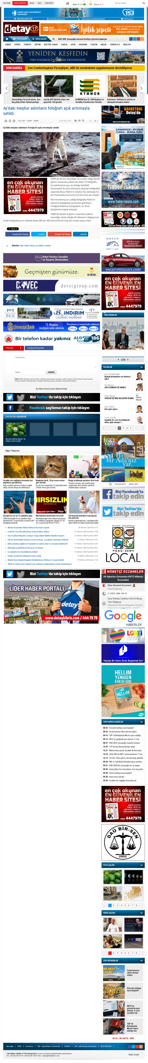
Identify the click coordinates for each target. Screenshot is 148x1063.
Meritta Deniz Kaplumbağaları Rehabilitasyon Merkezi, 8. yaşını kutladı (36, 560)
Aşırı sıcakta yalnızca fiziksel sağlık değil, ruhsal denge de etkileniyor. (18, 484)
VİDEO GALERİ (109, 913)
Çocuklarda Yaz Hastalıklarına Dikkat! (23, 552)
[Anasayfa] (7, 39)
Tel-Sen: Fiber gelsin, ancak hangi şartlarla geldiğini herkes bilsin (123, 759)
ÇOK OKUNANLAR (110, 960)
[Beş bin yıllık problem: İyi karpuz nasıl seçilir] (112, 877)
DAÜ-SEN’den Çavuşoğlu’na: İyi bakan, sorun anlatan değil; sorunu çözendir (121, 767)
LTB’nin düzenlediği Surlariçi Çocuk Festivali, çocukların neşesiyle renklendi (38, 540)
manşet (48, 245)
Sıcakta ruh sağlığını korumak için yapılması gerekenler (119, 782)
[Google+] (14, 120)
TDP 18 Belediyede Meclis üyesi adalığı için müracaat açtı (122, 737)
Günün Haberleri (20, 3)
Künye (32, 3)
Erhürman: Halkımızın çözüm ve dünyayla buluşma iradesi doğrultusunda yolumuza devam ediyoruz (121, 100)
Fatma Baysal (119, 397)
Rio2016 (67, 1046)
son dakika (39, 245)
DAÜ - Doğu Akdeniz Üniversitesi (48, 1046)
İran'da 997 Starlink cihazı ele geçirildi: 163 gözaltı (56, 100)
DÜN (132, 1038)
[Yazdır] (83, 120)
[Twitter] (10, 120)
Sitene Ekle (49, 3)
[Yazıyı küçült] (89, 120)
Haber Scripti (134, 1054)
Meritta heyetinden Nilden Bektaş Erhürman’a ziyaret (28, 527)
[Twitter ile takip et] (134, 39)
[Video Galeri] (39, 39)
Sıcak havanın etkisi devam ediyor (120, 732)
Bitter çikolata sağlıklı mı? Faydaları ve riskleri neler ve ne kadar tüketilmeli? (38, 544)
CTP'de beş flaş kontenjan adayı (119, 747)
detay (32, 245)
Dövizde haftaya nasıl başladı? (118, 728)
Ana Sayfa (7, 3)
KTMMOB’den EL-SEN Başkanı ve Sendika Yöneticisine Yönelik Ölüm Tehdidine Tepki (89, 100)
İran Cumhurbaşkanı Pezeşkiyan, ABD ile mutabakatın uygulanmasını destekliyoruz (80, 68)
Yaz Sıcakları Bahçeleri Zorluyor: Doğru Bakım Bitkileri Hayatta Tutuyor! (36, 536)
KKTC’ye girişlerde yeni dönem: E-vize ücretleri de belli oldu (121, 741)
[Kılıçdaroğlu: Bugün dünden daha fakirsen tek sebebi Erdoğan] (112, 924)
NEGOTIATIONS (105, 1046)
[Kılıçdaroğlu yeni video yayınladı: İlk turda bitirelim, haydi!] (133, 924)
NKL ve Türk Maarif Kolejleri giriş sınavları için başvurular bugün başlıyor (122, 763)
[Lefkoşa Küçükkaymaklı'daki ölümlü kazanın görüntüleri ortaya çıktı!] (133, 941)
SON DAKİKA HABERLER (113, 722)
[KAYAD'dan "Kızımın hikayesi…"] (112, 941)
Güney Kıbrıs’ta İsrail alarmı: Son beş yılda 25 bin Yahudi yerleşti (25, 100)
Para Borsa (29, 1046)
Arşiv (39, 3)
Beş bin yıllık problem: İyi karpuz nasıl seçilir (15, 440)
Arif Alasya (115, 386)
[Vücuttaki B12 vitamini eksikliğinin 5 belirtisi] (133, 893)
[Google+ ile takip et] (138, 39)
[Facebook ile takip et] (131, 39)
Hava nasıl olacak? (113, 777)
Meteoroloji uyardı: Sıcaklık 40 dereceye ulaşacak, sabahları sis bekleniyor (122, 752)
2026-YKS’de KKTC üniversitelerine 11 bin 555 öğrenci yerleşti (122, 756)
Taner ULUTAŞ (117, 419)
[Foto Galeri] (20, 39)
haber (26, 245)
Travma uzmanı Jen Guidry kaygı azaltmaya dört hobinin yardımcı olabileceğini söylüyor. (84, 484)
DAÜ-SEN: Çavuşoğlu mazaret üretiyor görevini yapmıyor (121, 744)
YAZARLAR (107, 367)
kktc (22, 245)
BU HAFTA (124, 1038)
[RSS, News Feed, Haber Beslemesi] (142, 39)
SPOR (19, 1046)
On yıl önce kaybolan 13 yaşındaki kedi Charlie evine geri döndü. (51, 484)
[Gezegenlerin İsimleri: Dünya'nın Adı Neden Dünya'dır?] (133, 877)
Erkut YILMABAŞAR (117, 376)
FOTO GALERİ (108, 865)
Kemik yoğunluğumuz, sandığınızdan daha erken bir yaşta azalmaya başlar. (84, 519)
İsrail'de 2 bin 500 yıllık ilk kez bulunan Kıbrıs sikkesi (28, 531)
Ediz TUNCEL (111, 407)
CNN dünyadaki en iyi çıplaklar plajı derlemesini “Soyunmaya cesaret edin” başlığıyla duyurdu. (19, 519)
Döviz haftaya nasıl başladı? (117, 773)
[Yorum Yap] (75, 120)
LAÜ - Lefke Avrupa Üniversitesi (85, 1046)
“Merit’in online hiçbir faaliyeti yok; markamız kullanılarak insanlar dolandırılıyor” (40, 564)
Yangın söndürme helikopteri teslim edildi (24, 556)
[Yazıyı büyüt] (96, 120)
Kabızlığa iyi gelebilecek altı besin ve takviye (25, 548)
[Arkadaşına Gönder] (79, 120)
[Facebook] (6, 120)
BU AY (115, 1038)
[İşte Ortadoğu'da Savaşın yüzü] (112, 893)
